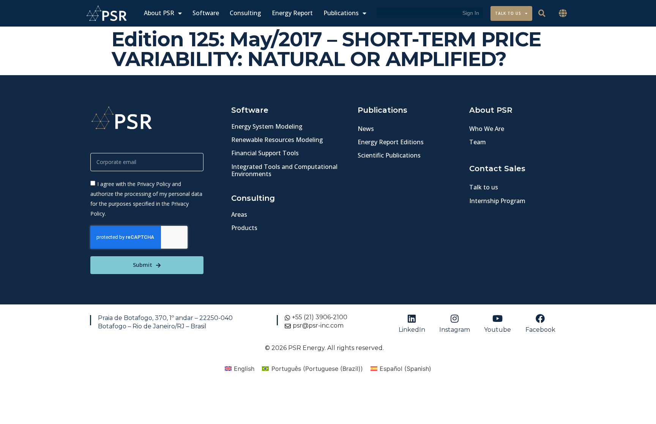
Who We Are (486, 129)
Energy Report (292, 13)
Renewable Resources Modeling (277, 140)
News (366, 129)
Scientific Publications (389, 155)
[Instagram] (454, 318)
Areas (239, 214)
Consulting (245, 13)
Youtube (497, 329)
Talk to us (483, 187)
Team (477, 142)
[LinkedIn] (411, 318)
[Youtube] (497, 318)
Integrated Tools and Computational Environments (284, 170)
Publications (341, 13)
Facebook (540, 329)
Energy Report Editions (391, 142)
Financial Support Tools (265, 153)
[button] (563, 13)
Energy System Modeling (267, 126)
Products (244, 228)
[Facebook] (540, 318)
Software (205, 13)
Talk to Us (508, 13)
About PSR (159, 13)
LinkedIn (412, 329)
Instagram (454, 329)
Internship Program (497, 201)
